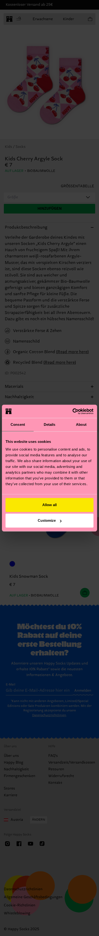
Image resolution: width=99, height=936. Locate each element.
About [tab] (81, 424)
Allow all (49, 505)
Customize (47, 520)
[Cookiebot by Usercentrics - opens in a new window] (72, 411)
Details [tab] (50, 424)
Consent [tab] (18, 424)
